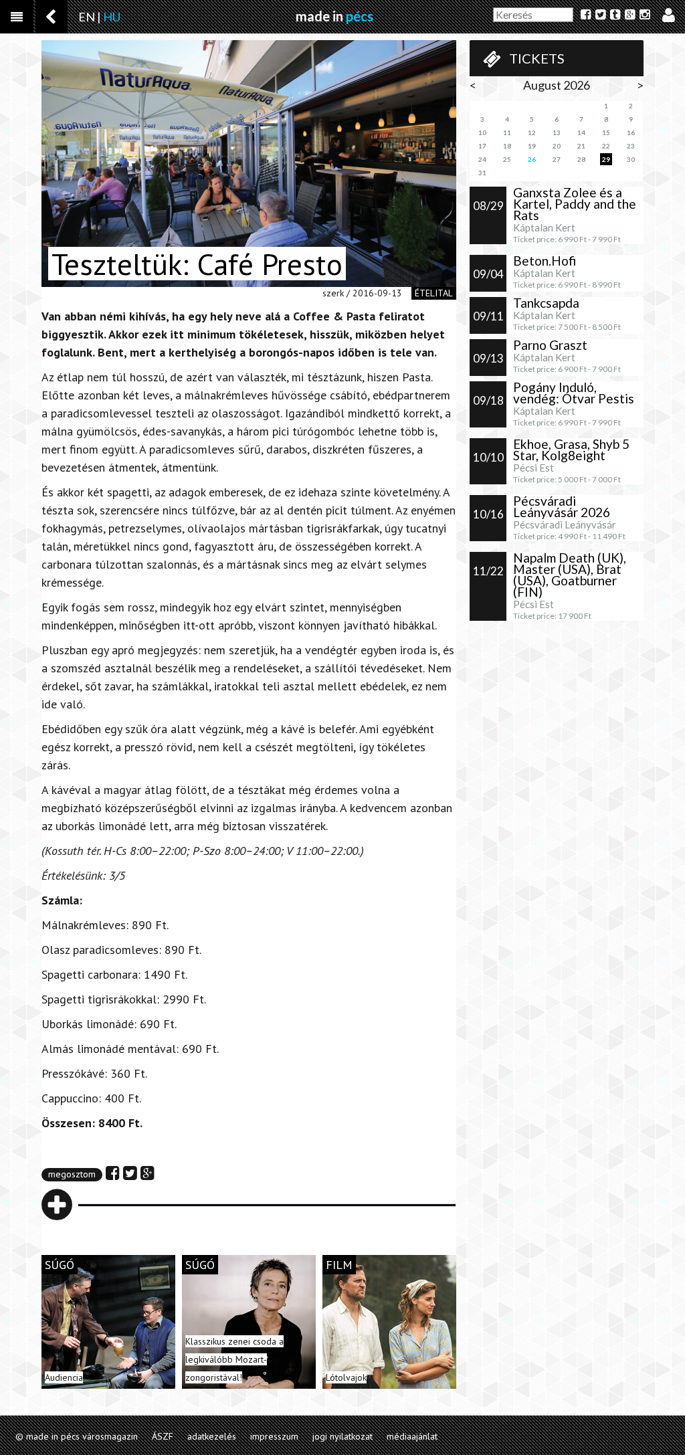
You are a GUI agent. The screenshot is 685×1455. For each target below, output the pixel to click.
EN (86, 16)
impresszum (274, 1436)
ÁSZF (162, 1436)
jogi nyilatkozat (342, 1436)
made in (334, 16)
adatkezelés (211, 1436)
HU (111, 16)
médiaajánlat (412, 1436)
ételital (434, 293)
